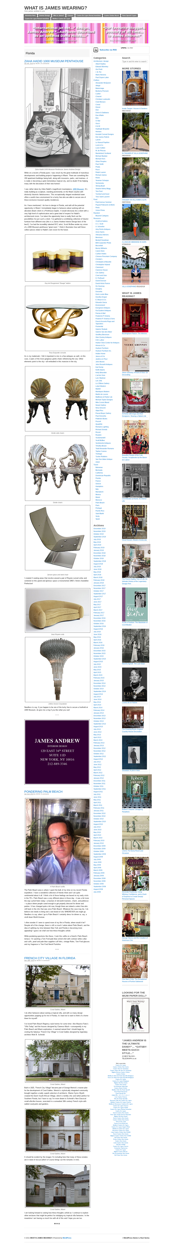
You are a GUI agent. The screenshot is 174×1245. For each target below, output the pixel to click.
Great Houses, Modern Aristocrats (134, 540)
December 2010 (99, 813)
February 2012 (99, 775)
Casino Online (120, 1074)
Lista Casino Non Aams (121, 1143)
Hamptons (99, 486)
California (99, 473)
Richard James (101, 175)
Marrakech (99, 492)
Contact (70, 15)
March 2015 (98, 675)
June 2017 (97, 602)
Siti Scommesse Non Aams (120, 1153)
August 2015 (98, 662)
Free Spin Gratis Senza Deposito (120, 1114)
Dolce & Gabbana (102, 113)
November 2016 (99, 621)
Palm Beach (100, 503)
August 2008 (98, 889)
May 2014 (97, 702)
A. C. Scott (99, 224)
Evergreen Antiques (103, 308)
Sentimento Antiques (103, 443)
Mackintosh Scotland (103, 153)
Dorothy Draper (101, 297)
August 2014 (98, 694)
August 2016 (98, 629)
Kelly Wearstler (101, 373)
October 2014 (99, 689)
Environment (100, 305)
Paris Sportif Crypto (129, 15)
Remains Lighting (102, 427)
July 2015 (97, 664)
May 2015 (97, 670)
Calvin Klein (100, 251)
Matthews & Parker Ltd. (104, 397)
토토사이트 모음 (121, 1121)
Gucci (98, 123)
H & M (98, 126)
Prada (98, 167)
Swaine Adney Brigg (103, 189)
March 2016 (98, 643)
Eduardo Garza (101, 302)
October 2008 (99, 884)
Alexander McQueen (103, 83)
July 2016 (97, 632)
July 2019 (97, 539)
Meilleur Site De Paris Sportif (121, 1090)
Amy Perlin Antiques (103, 229)
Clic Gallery (100, 273)
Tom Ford (99, 191)
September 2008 (100, 886)
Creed (98, 105)
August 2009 (98, 857)
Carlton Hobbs (101, 254)
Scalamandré (100, 438)
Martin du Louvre (102, 394)
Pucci (98, 170)
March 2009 (98, 870)
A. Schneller (100, 227)
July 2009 (97, 859)
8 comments (45, 794)
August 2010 (98, 824)
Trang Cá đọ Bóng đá (121, 1123)
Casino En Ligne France (120, 1105)
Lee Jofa (99, 381)
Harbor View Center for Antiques (107, 343)
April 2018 (97, 575)
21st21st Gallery (102, 221)
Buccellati (99, 246)
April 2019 (97, 545)
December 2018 (99, 553)
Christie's (99, 259)
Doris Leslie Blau (102, 294)
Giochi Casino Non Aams (120, 1113)
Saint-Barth (100, 513)
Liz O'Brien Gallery (102, 383)
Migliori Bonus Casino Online (121, 1072)
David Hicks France (103, 283)
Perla (98, 208)
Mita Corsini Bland (102, 402)
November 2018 (99, 556)
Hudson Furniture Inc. (103, 351)
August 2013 (98, 727)
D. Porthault (100, 278)
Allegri (98, 86)
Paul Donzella (101, 416)
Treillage (99, 454)
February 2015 (99, 678)
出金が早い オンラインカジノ (121, 1095)
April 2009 (97, 868)
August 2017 (98, 596)
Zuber (98, 462)
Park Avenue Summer (104, 202)
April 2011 (97, 802)
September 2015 (100, 659)
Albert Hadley (101, 64)
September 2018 (100, 561)
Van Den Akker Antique (104, 459)
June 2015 (97, 667)
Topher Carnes (101, 451)
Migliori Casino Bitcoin (121, 1151)
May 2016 (97, 637)
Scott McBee (100, 440)
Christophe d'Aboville (103, 262)
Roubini (98, 435)
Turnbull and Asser (102, 194)
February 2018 (99, 580)
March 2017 (98, 610)
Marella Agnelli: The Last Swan (133, 664)
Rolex (98, 178)
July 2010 (97, 827)
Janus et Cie (100, 356)
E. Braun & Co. (101, 300)
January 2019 (99, 550)
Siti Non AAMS (120, 1144)
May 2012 (97, 767)
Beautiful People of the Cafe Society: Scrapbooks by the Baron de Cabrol (134, 457)
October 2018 (99, 558)
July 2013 (97, 729)
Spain (98, 519)
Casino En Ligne (121, 1065)
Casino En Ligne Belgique (121, 1081)
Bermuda (99, 470)
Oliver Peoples (101, 161)
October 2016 (99, 624)
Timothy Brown (101, 446)
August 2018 (98, 564)
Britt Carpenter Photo (103, 243)
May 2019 (97, 542)
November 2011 (99, 784)
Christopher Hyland (103, 265)
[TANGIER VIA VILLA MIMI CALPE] (135, 197)
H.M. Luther (100, 340)
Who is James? (58, 15)
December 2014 (99, 683)
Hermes (98, 132)
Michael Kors (100, 159)
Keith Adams (100, 370)
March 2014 (98, 708)
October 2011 (98, 786)
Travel (96, 465)
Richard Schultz (101, 430)
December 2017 (99, 586)
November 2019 (99, 531)
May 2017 (97, 605)
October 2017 (99, 591)
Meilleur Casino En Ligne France (121, 1102)
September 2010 (100, 821)
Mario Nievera (101, 75)
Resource (97, 218)
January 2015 (99, 681)
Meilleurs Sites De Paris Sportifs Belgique (121, 1075)
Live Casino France (121, 1097)
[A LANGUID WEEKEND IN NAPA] (135, 240)
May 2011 (97, 800)
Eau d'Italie (100, 115)
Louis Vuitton (100, 148)
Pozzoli (98, 421)
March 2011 (98, 805)
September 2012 (100, 756)
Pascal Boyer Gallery (103, 413)
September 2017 (100, 594)
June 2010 (97, 830)
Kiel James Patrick (102, 137)
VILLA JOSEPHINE (129, 287)
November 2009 (99, 849)
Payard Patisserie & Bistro (105, 205)
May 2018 (97, 572)
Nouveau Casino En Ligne (120, 1130)
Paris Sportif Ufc (121, 1093)
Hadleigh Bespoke (102, 129)
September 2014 (100, 691)
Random (97, 213)
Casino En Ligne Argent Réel (121, 1127)
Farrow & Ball (100, 313)
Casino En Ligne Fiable (120, 1107)
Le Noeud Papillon (102, 142)
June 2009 (97, 862)
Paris (97, 505)
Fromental (99, 326)
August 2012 (98, 759)
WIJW (38, 63)
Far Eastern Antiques (103, 311)
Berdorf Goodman (102, 240)
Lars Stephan (100, 378)
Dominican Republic (103, 476)
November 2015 (99, 653)
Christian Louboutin (103, 99)
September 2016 (100, 626)
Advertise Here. (30, 15)
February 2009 (99, 873)
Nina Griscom (101, 408)
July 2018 (97, 567)
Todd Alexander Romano (105, 449)
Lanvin (98, 140)
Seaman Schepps (102, 180)
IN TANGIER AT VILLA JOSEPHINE (135, 153)
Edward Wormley (102, 67)
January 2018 (99, 583)
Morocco (99, 500)
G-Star (98, 121)
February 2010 (99, 840)
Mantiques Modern (102, 392)
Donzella (99, 292)
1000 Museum (78, 189)
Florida (98, 478)
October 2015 (99, 656)
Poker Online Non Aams (120, 1139)
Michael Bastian (101, 156)
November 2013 (99, 718)
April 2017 (97, 607)
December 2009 (99, 846)
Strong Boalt (100, 186)
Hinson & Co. (100, 345)
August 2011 (98, 792)
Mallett (98, 389)
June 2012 (97, 765)
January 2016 (99, 648)
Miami (98, 497)
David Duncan (101, 281)
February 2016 (99, 645)
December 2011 (99, 781)
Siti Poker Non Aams (120, 1137)
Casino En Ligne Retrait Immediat (120, 1109)
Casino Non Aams (120, 1084)
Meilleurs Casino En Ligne (121, 1128)
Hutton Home (100, 354)
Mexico (98, 495)
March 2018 (98, 577)
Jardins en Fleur (102, 359)
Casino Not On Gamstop (120, 1068)
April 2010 (97, 835)
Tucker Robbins (101, 457)
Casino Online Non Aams (121, 1067)
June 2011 (97, 797)
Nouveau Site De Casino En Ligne (121, 1100)
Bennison (99, 237)
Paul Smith (100, 164)
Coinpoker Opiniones (120, 1148)
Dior (97, 110)
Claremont (99, 267)
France (98, 481)
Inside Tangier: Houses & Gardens (134, 108)
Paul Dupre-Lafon (102, 77)
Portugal (99, 508)
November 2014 (99, 686)
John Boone (100, 362)
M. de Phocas (101, 151)
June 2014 (97, 699)
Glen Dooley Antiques (104, 337)
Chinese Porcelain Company (106, 256)
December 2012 (99, 748)
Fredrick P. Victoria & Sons (105, 319)
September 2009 (100, 854)
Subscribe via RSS (108, 50)
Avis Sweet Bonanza (120, 1091)
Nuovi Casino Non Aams (120, 1118)
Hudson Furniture (102, 348)
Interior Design (44, 15)
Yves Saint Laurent (102, 197)
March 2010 (98, 838)
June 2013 (97, 732)
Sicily (98, 516)
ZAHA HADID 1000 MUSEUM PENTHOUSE (53, 61)
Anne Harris (100, 232)
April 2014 (97, 705)
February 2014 (99, 710)
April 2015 (97, 672)
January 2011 (99, 811)
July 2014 (97, 697)
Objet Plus (99, 411)
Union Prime (100, 210)
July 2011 (97, 794)
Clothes (96, 80)
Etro (97, 118)
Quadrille (99, 424)
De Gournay (100, 286)
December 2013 (99, 716)
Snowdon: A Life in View (131, 770)
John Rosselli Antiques (104, 364)
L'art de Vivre (100, 375)
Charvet (98, 96)
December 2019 (99, 529)
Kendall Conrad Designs (105, 134)
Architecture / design (101, 61)
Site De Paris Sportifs (120, 1098)
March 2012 (98, 773)
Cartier (98, 94)
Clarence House (102, 270)
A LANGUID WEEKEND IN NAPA (134, 242)
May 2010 (97, 832)
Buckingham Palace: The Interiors (134, 333)
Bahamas (99, 467)
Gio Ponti (99, 69)
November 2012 (99, 751)
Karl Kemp (99, 367)
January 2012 (99, 778)
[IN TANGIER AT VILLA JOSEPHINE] (135, 151)
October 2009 (99, 851)
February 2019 (99, 548)
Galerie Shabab (101, 329)
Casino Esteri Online (120, 1088)
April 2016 (97, 640)
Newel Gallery (101, 405)
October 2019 (99, 534)
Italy (97, 489)
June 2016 (97, 634)
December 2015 (99, 651)
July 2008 (97, 892)
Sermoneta (100, 183)
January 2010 (99, 843)
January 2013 (99, 746)
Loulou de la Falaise (129, 703)
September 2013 (100, 724)
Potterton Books (101, 419)
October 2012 (99, 754)
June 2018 (97, 569)
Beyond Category (102, 216)
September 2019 (100, 537)
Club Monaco (100, 102)
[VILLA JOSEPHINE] (135, 284)
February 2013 (99, 743)
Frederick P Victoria (103, 316)
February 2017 (99, 613)
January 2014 (99, 713)
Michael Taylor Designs (104, 400)
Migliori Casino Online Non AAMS (120, 1135)
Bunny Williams (101, 248)
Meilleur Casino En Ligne (61, 18)
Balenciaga (100, 88)
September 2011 (100, 789)
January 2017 (99, 615)
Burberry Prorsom (102, 91)
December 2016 (99, 618)
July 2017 (97, 599)
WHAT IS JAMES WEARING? (55, 7)
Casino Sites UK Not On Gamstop (120, 1070)
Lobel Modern (101, 386)
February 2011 (99, 808)
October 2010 (99, 819)
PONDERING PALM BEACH (43, 791)
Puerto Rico (100, 511)
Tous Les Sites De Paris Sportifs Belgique (121, 1077)
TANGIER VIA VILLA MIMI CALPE (134, 200)
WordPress (67, 1238)
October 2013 (99, 721)
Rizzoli (98, 432)
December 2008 (99, 878)
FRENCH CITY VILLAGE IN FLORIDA (49, 958)
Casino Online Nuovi (111, 15)
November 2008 (99, 881)
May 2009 (97, 865)
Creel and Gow (101, 275)
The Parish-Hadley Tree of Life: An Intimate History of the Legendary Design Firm (134, 581)
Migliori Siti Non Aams (120, 1083)
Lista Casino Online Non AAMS (120, 1132)
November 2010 (99, 816)
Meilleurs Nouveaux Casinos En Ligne (121, 1104)
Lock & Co (99, 145)
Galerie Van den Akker (104, 332)
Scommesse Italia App (121, 1086)
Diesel (98, 107)
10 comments (44, 63)
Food (95, 199)
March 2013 (98, 740)
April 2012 (97, 770)
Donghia (99, 289)
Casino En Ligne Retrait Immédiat (89, 15)
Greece (98, 484)
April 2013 (97, 737)
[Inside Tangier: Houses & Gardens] (135, 106)
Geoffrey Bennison (102, 335)
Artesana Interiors (102, 235)
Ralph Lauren (101, 172)
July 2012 (97, 762)
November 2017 (99, 588)
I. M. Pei (98, 72)
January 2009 (99, 876)
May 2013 (97, 735)
